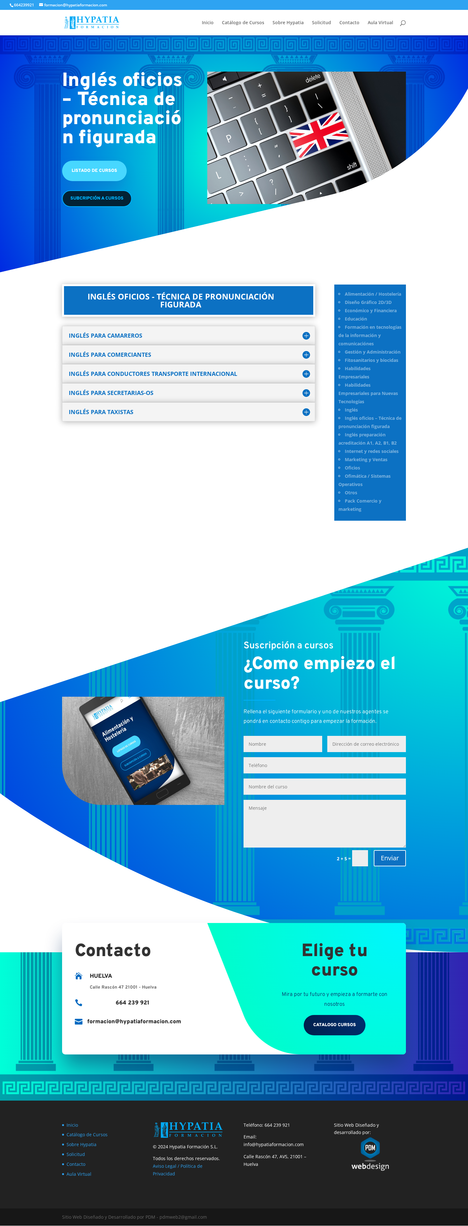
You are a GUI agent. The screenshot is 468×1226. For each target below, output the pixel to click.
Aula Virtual (380, 22)
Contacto (349, 22)
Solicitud (321, 22)
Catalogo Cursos (334, 1025)
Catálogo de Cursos (243, 22)
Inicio (208, 22)
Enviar (390, 858)
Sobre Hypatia (288, 22)
